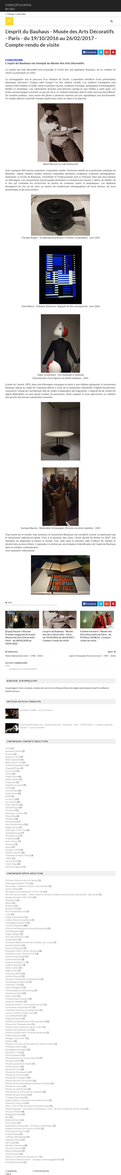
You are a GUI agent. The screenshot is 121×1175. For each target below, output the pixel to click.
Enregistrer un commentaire (23, 668)
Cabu (8, 914)
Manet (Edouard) (14, 1035)
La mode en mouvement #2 (18, 1007)
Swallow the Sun (13, 852)
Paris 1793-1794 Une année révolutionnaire (27, 1105)
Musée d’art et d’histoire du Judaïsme (23, 1091)
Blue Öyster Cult (13, 762)
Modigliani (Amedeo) (16, 1049)
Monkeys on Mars (14, 813)
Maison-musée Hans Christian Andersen (25, 1032)
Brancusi (9, 905)
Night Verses (11, 827)
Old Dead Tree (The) (15, 830)
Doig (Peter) (11, 939)
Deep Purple (11, 776)
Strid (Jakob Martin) (15, 1131)
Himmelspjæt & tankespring (19, 990)
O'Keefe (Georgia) (14, 1097)
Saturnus (9, 844)
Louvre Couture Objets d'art (19, 1012)
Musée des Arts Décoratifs (45, 605)
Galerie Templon (13, 964)
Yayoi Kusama (12, 1153)
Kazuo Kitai (11, 995)
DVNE (8, 773)
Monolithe (10, 816)
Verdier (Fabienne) (14, 1145)
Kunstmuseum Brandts (16, 998)
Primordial (10, 838)
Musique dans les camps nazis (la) (22, 1057)
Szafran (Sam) (12, 1134)
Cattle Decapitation (15, 765)
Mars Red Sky (12, 804)
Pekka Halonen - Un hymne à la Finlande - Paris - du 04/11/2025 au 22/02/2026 (45, 1108)
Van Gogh (10, 1142)
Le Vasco (9, 799)
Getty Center (12, 967)
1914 (8, 748)
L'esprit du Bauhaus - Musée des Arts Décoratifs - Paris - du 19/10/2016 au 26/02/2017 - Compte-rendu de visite (59, 636)
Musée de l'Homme (15, 1074)
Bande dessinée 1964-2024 (19, 897)
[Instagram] (115, 6)
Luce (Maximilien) (14, 1015)
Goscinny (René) (13, 973)
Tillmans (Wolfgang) (15, 1136)
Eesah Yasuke (12, 779)
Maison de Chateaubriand (18, 1024)
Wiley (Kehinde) (13, 1150)
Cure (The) (10, 770)
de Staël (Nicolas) (14, 1162)
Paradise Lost (12, 835)
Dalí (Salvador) (12, 931)
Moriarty (10, 818)
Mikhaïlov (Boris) (14, 1046)
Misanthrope (11, 807)
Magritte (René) (13, 1018)
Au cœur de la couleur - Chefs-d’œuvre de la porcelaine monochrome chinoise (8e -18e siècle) (51, 894)
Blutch (8, 902)
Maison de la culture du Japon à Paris (23, 1026)
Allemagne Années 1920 (17, 883)
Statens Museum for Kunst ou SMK (23, 1128)
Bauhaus (15, 605)
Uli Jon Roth (11, 861)
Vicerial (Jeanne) (13, 1148)
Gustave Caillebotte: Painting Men (22, 979)
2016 (7, 605)
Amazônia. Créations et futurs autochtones (26, 886)
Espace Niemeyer (14, 948)
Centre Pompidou (14, 925)
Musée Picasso (13, 1066)
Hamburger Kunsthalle (16, 981)
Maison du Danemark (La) (18, 1029)
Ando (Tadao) (12, 888)
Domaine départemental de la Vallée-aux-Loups (29, 942)
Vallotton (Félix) (13, 1139)
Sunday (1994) (12, 849)
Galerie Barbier (13, 959)
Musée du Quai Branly (16, 1088)
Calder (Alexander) (14, 917)
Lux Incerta (11, 801)
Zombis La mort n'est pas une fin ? (22, 1156)
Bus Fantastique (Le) (15, 911)
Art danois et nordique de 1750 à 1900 (24, 891)
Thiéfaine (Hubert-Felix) (17, 855)
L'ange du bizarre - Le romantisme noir (24, 1004)
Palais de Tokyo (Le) (15, 1103)
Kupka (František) (14, 1001)
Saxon (8, 847)
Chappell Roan (12, 768)
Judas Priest (11, 793)
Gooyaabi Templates (60, 1170)
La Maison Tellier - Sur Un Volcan (35, 710)
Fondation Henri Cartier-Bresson (22, 950)
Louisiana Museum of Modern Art (22, 1010)
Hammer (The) (12, 984)
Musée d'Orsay (13, 1069)
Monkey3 (10, 810)
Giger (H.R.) (11, 970)
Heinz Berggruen (14, 987)
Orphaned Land (13, 832)
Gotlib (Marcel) (13, 976)
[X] (112, 6)
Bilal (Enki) (10, 900)
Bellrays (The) (12, 756)
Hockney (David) (14, 993)
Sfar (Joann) (11, 1122)
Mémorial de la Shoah (16, 1094)
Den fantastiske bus (15, 936)
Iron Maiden (11, 790)
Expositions (27, 605)
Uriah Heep (11, 863)
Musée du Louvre (14, 1086)
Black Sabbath (12, 759)
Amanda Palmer (13, 751)
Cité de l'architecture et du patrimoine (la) (26, 928)
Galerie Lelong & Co (15, 962)
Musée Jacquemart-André (18, 1063)
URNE (8, 858)
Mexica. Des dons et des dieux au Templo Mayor (29, 1043)
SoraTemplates (24, 1170)
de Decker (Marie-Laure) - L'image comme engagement (33, 1159)
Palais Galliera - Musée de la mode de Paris (26, 1100)
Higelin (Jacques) (14, 785)
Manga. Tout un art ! (15, 1038)
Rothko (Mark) (13, 1119)
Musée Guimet (12, 1060)
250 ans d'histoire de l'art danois (21, 880)
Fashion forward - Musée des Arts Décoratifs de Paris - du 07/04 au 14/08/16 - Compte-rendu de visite (96, 636)
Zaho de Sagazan (13, 866)
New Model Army (14, 824)
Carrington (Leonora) (16, 922)
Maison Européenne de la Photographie (25, 1021)
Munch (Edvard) (13, 1055)
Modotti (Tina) (13, 1052)
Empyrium (10, 782)
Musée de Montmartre (16, 1072)
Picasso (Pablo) (13, 1111)
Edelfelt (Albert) (13, 945)
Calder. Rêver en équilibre (18, 919)
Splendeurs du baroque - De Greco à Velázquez (28, 1125)
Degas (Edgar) (12, 933)
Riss (7, 1117)
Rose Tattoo (11, 841)
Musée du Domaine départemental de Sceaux (28, 1083)
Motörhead (11, 821)
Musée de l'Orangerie (16, 1077)
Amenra (9, 754)
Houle (8, 787)
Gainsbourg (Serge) (15, 956)
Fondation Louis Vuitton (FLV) (20, 953)
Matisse (9, 1041)
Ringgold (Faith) (13, 1114)
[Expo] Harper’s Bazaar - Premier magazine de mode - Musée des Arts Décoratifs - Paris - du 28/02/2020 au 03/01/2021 (20, 637)
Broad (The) (11, 908)
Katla (8, 796)
